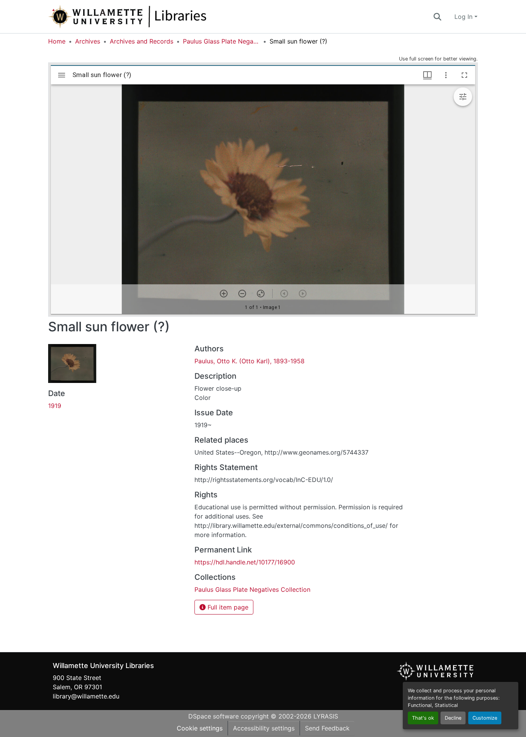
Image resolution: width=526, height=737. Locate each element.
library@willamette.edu (86, 696)
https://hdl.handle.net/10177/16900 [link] (244, 562)
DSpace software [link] (213, 716)
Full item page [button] (227, 607)
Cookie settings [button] (200, 728)
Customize (484, 718)
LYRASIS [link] (325, 716)
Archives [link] (87, 41)
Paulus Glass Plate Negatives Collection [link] (221, 41)
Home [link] (56, 41)
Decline (453, 718)
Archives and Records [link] (141, 41)
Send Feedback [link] (327, 728)
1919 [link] (54, 406)
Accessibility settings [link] (264, 728)
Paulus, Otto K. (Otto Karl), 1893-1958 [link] (249, 361)
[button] (153, 16)
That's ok (423, 718)
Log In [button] (464, 16)
